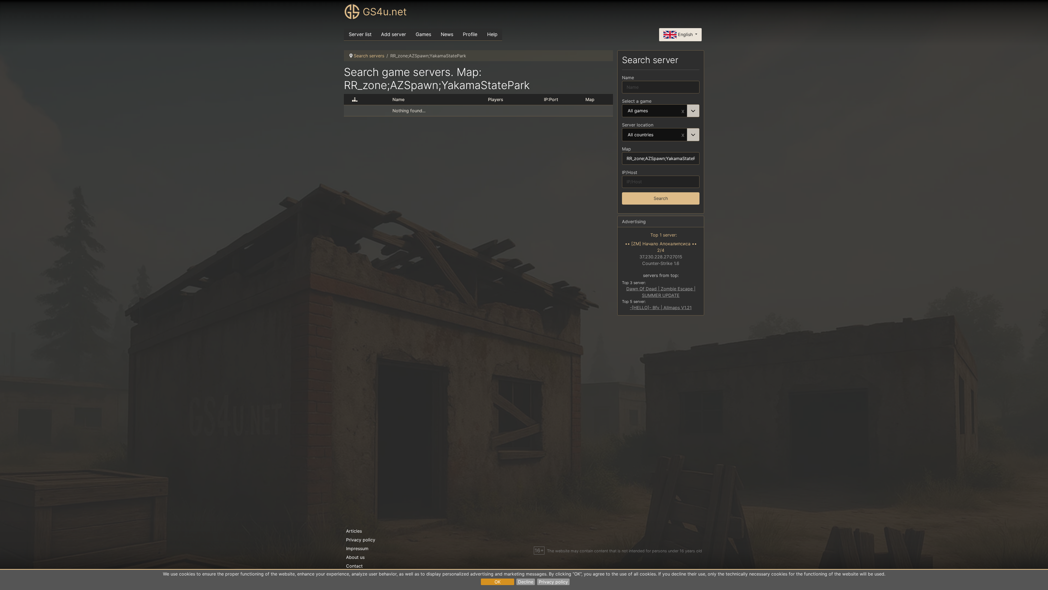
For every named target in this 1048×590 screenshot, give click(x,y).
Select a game (636, 101)
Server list (360, 34)
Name (628, 77)
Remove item (683, 111)
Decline (525, 582)
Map (626, 149)
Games (423, 34)
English (685, 34)
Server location (637, 125)
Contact (354, 566)
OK (498, 582)
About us (355, 557)
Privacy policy (553, 582)
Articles (354, 531)
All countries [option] (640, 135)
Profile (470, 34)
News (447, 34)
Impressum (357, 548)
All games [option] (638, 111)
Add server (393, 34)
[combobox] (660, 110)
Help (492, 34)
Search (661, 198)
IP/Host (629, 172)
